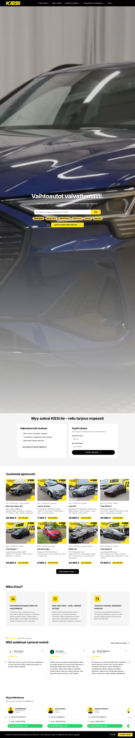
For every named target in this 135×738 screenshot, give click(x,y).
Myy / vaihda (56, 3)
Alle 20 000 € (51, 218)
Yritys (109, 3)
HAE (96, 212)
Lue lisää (76, 734)
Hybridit (88, 218)
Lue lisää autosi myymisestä (34, 447)
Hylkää (112, 734)
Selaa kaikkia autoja (66, 572)
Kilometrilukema (77, 443)
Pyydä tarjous (91, 452)
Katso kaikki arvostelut (119, 643)
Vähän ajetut (38, 218)
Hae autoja (44, 3)
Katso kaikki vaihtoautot (65, 225)
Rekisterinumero (77, 435)
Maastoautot (64, 218)
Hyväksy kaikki (125, 734)
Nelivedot (97, 218)
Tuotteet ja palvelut (71, 3)
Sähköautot (77, 218)
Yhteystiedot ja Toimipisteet (93, 3)
